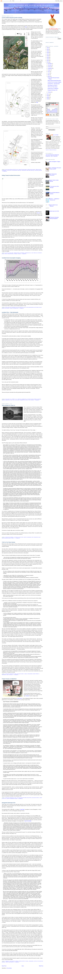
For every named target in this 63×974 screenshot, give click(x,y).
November (50, 65)
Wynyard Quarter (38, 170)
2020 (48, 50)
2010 (48, 95)
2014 (48, 58)
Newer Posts (4, 965)
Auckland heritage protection (11, 169)
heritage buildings (31, 169)
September (50, 68)
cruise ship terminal (9, 537)
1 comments (21, 308)
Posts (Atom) (9, 968)
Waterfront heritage (16, 170)
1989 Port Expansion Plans (10, 673)
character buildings (22, 169)
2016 (48, 55)
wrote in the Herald (28, 820)
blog (26, 26)
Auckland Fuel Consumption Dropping (11, 258)
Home (23, 965)
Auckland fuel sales (21, 307)
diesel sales (39, 307)
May (49, 74)
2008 (48, 98)
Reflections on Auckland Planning (31, 5)
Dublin (25, 673)
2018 (48, 52)
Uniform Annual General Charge (14, 253)
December (50, 63)
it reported (27, 695)
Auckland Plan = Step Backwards (10, 312)
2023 (48, 47)
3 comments (23, 253)
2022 (48, 49)
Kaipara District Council (24, 961)
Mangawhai (31, 961)
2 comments (4, 171)
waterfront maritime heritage (28, 170)
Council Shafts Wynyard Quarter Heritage (12, 17)
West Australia (10, 674)
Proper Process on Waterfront (9, 678)
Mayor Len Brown (27, 537)
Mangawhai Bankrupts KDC (8, 802)
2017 (48, 54)
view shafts (9, 170)
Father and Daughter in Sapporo (54, 161)
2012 (48, 62)
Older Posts (41, 965)
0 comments (16, 674)
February (49, 92)
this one (38, 212)
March (49, 76)
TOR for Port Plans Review (8, 542)
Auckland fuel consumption (11, 307)
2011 (48, 94)
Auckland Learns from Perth (54, 211)
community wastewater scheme (11, 961)
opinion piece (19, 698)
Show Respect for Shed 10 (8, 405)
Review (15, 798)
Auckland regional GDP (31, 307)
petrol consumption (14, 308)
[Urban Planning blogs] (52, 27)
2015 (48, 57)
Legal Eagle (22, 809)
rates (6, 253)
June (49, 73)
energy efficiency (5, 308)
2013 (48, 60)
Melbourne (30, 673)
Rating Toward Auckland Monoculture (11, 175)
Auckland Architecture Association (24, 797)
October (49, 66)
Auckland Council (20, 673)
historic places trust (18, 537)
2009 (48, 97)
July (49, 71)
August (49, 69)
